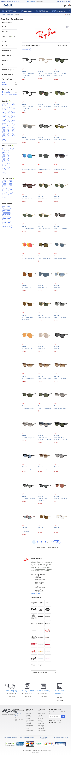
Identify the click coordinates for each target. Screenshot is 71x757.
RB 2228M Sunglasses (60, 348)
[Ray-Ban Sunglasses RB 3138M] (29, 335)
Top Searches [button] (36, 752)
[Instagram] (57, 723)
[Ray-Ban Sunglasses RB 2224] (29, 394)
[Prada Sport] (48, 644)
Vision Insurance (40, 717)
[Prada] (34, 637)
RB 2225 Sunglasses (60, 378)
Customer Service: (6, 1)
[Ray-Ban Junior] (48, 630)
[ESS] (48, 610)
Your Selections (28, 45)
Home (3, 14)
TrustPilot (39, 744)
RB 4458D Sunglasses (60, 469)
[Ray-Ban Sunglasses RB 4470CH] (29, 155)
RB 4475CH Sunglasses (61, 106)
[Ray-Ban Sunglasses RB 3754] (61, 516)
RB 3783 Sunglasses (60, 258)
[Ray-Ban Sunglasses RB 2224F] (45, 394)
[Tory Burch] (41, 651)
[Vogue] (41, 616)
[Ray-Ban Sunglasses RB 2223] (61, 394)
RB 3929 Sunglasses (60, 199)
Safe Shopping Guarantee (61, 737)
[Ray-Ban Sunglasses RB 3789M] (29, 244)
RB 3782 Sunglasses (28, 288)
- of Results (39, 547)
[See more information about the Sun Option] (12, 36)
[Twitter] (52, 723)
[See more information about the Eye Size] (10, 101)
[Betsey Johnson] (48, 658)
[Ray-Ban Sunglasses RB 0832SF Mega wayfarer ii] (61, 424)
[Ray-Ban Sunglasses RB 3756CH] (61, 485)
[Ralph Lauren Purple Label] (34, 630)
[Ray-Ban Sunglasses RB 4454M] (29, 185)
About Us (40, 720)
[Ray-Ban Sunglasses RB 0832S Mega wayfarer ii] (45, 424)
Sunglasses (10, 14)
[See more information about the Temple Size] (13, 178)
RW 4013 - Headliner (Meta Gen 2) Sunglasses (28, 75)
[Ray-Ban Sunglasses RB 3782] (29, 274)
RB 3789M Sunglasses (28, 258)
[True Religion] (48, 651)
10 (51, 542)
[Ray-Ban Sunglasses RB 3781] (45, 274)
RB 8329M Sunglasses (44, 106)
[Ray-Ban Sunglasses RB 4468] (61, 155)
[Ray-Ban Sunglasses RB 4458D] (61, 455)
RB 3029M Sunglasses (44, 348)
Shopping (28, 722)
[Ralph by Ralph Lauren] (34, 623)
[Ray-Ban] (67, 27)
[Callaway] (41, 603)
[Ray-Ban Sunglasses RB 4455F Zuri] (29, 516)
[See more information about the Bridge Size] (12, 146)
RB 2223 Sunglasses (60, 408)
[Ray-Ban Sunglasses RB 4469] (45, 156)
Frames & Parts (30, 720)
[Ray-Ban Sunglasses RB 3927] (45, 215)
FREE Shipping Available (10, 737)
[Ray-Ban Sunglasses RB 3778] (45, 304)
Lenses (28, 718)
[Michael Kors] (41, 644)
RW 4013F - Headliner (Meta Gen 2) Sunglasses (60, 75)
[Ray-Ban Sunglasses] (7, 712)
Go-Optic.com (24, 749)
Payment (28, 723)
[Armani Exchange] (41, 630)
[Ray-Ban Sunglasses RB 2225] (61, 365)
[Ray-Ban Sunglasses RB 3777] (61, 304)
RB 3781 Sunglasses (44, 288)
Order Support (29, 725)
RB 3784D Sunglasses (44, 258)
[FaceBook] (49, 723)
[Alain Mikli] (41, 665)
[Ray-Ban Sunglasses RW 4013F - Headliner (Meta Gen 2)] (61, 60)
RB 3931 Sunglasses (44, 199)
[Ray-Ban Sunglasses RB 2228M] (61, 335)
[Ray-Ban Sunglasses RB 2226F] (45, 365)
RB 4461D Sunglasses (28, 469)
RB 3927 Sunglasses (44, 228)
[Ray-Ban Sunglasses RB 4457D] (29, 485)
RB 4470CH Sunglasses (29, 169)
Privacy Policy (41, 723)
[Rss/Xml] (60, 723)
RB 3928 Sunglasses (28, 228)
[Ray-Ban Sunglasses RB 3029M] (45, 335)
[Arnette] (41, 623)
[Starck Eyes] (48, 637)
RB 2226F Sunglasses (44, 378)
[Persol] (34, 658)
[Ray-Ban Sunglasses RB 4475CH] (61, 93)
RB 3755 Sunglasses (44, 530)
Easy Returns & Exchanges (27, 737)
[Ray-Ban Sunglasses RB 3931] (45, 185)
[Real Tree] (41, 610)
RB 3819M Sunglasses (60, 228)
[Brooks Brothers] (48, 603)
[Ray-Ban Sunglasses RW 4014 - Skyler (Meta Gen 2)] (45, 60)
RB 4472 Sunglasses (60, 139)
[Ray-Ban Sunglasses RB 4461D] (29, 455)
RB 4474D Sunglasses (28, 139)
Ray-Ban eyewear (40, 569)
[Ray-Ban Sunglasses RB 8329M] (45, 93)
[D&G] (34, 610)
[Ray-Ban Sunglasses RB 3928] (29, 215)
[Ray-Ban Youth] (34, 651)
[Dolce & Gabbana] (41, 637)
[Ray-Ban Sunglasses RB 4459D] (45, 455)
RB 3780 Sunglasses (60, 288)
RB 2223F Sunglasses (28, 437)
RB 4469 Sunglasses (44, 169)
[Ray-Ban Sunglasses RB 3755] (45, 516)
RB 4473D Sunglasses (44, 139)
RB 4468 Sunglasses (60, 169)
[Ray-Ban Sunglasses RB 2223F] (29, 424)
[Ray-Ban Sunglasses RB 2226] (29, 365)
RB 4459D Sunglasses (44, 469)
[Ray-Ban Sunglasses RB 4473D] (45, 126)
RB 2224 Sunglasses (28, 408)
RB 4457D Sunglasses (28, 498)
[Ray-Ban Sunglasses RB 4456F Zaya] (45, 485)
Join (63, 716)
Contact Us (40, 722)
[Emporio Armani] (34, 603)
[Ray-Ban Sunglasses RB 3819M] (61, 215)
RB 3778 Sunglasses (44, 317)
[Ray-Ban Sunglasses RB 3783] (61, 244)
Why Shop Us (29, 727)
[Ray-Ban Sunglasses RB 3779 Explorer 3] (29, 304)
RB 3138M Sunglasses (28, 348)
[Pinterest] (55, 723)
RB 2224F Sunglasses (44, 408)
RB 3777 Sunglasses (60, 317)
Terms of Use (41, 725)
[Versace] (34, 616)
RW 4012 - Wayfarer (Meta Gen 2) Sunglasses (27, 108)
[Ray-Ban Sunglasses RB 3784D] (45, 244)
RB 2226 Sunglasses (28, 378)
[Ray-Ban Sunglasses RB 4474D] (29, 126)
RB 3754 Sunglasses (60, 530)
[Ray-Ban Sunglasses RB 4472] (61, 126)
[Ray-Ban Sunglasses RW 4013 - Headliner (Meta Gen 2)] (29, 60)
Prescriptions (29, 717)
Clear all (37, 45)
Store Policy (41, 727)
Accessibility (41, 728)
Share (68, 14)
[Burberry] (48, 616)
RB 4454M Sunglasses (28, 199)
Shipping (28, 713)
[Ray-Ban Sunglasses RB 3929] (61, 185)
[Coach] (34, 665)
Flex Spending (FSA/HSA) (41, 714)
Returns (28, 715)
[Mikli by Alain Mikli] (34, 644)
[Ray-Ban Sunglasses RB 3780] (61, 274)
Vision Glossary (42, 730)
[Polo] (41, 658)
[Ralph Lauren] (48, 623)
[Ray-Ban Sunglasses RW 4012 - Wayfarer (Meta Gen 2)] (29, 93)
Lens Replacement (29, 729)
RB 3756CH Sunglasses (61, 498)
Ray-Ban (17, 14)
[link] (20, 744)
